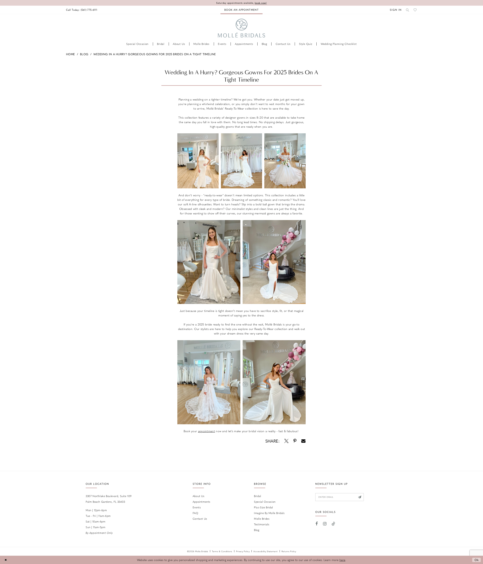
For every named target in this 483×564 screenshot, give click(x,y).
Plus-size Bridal (263, 507)
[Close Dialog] (5, 559)
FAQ (195, 513)
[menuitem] (81, 10)
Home (70, 54)
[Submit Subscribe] (359, 497)
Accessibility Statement (265, 551)
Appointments (201, 501)
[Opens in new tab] (286, 441)
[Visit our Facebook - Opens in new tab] (316, 523)
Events (197, 507)
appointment (206, 431)
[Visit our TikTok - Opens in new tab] (333, 523)
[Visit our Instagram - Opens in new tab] (325, 523)
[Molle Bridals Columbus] (241, 28)
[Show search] (407, 10)
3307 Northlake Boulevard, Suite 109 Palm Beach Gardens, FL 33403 (109, 498)
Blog (84, 54)
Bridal (257, 496)
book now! (261, 3)
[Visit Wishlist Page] (415, 10)
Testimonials (261, 524)
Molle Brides (261, 518)
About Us (199, 496)
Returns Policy (288, 551)
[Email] (303, 441)
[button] (396, 10)
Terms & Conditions (222, 551)
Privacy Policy (243, 551)
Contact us (200, 518)
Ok (477, 560)
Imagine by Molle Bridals (269, 513)
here (342, 560)
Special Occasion (265, 501)
